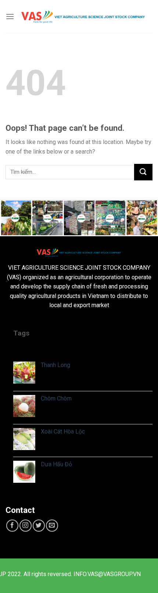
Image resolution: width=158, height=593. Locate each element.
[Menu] (10, 16)
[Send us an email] (52, 526)
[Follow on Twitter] (39, 526)
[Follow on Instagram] (25, 526)
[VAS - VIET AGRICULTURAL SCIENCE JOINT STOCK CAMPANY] (83, 17)
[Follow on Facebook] (12, 526)
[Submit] (143, 172)
